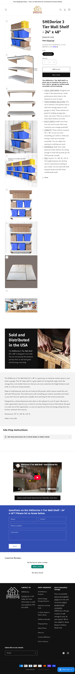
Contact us (25, 596)
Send (15, 546)
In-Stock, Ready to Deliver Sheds (44, 613)
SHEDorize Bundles (44, 619)
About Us (41, 632)
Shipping (50, 41)
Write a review (37, 566)
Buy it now (56, 75)
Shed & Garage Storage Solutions (43, 600)
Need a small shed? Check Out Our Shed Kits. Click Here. (37, 498)
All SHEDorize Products (42, 593)
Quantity (44, 58)
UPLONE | (43, 669)
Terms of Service (43, 641)
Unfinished (48, 54)
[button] (6, 10)
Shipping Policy (43, 624)
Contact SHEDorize (44, 637)
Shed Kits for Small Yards (44, 607)
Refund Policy (42, 628)
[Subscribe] (35, 653)
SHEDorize (32, 669)
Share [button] (46, 177)
